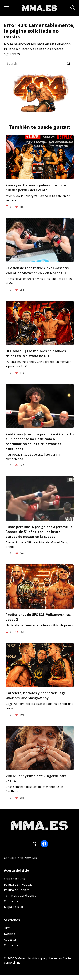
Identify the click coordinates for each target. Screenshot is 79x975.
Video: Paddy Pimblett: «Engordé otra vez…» (36, 778)
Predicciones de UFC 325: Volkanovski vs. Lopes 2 (38, 617)
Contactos (11, 901)
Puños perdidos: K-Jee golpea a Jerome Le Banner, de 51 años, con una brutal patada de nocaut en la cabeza (39, 531)
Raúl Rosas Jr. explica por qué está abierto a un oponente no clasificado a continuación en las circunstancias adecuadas (40, 441)
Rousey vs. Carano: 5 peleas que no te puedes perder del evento (36, 187)
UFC (7, 928)
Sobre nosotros (14, 879)
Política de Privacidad (18, 884)
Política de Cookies (16, 890)
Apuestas (10, 939)
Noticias (9, 934)
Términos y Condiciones (20, 895)
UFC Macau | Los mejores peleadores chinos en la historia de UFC (36, 353)
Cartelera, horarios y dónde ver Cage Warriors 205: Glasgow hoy (36, 695)
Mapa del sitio (13, 907)
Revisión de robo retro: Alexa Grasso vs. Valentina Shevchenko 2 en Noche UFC (37, 270)
